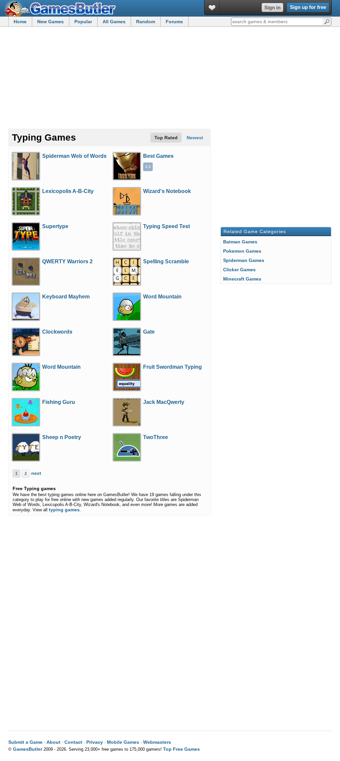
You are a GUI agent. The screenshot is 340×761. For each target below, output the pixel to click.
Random (145, 21)
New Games (50, 21)
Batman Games (240, 241)
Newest (195, 137)
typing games (64, 509)
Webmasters (157, 742)
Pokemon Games (242, 251)
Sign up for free (308, 7)
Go (327, 21)
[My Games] (212, 7)
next (36, 473)
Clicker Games (239, 269)
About (53, 742)
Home (20, 21)
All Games (114, 21)
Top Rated (166, 137)
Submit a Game (25, 742)
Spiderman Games (243, 260)
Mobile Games (123, 742)
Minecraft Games (242, 279)
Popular (83, 21)
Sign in (272, 7)
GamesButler (62, 8)
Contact (73, 742)
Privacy (94, 742)
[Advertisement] (170, 78)
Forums (174, 21)
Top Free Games (181, 749)
